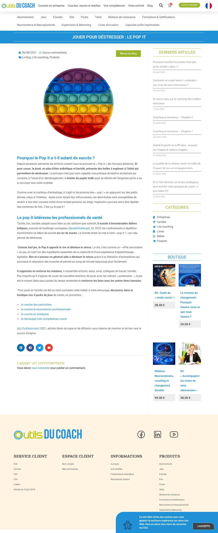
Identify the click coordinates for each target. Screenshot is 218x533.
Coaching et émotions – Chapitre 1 (173, 131)
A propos (115, 464)
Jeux (43, 17)
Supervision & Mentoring (76, 25)
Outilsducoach (30, 328)
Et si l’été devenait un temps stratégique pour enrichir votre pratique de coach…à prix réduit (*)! (176, 187)
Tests (98, 17)
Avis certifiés (116, 469)
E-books (58, 17)
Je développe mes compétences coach (43, 319)
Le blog (26, 57)
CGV (16, 474)
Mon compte (68, 464)
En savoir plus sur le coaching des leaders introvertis (177, 101)
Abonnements (25, 17)
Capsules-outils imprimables (142, 25)
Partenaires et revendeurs (122, 474)
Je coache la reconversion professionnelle (45, 309)
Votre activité (136, 5)
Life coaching (40, 57)
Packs (84, 17)
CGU (16, 479)
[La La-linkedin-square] (157, 434)
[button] (161, 5)
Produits (55, 57)
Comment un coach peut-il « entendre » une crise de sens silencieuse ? (175, 82)
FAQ (15, 464)
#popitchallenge (79, 228)
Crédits (17, 484)
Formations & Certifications (158, 17)
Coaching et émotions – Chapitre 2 (173, 117)
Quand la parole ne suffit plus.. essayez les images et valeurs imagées (175, 147)
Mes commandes (70, 469)
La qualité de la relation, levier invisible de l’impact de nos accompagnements (176, 166)
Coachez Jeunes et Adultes (84, 5)
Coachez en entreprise (51, 5)
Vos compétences (114, 5)
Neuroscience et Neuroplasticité (36, 25)
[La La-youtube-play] (174, 434)
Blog (150, 5)
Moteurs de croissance (121, 17)
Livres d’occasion (108, 25)
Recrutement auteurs (120, 479)
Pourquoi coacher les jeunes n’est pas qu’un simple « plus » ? (174, 64)
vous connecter (41, 368)
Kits (71, 17)
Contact (17, 469)
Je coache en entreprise (34, 314)
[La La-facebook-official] (141, 434)
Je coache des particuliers (36, 304)
